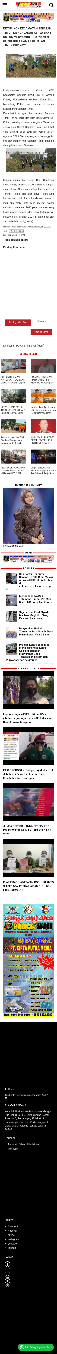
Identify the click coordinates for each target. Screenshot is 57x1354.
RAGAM (21, 235)
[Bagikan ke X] (16, 231)
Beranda (41, 321)
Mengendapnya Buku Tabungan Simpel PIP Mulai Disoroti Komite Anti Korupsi (36, 599)
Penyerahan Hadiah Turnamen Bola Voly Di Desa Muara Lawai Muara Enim (36, 631)
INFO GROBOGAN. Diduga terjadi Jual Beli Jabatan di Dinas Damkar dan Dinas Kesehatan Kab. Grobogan (28, 774)
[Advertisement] (28, 1053)
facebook (13, 1226)
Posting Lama (41, 332)
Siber (22, 1144)
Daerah (13, 235)
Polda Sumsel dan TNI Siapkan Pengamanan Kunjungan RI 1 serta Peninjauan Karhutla (12, 441)
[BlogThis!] (13, 231)
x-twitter (12, 1230)
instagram (13, 1239)
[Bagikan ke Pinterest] (22, 231)
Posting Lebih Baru (18, 322)
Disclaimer (33, 1144)
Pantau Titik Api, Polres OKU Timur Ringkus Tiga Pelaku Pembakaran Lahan (43, 411)
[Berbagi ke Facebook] (19, 231)
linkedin (12, 1247)
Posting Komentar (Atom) (30, 345)
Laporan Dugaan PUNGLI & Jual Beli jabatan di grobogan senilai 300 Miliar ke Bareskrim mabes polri (27, 718)
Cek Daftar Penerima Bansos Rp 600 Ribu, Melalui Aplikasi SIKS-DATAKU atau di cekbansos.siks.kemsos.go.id (30, 581)
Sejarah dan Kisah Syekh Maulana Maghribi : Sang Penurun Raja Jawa (34, 615)
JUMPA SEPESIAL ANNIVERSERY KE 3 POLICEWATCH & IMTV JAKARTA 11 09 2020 (27, 830)
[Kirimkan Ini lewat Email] (10, 231)
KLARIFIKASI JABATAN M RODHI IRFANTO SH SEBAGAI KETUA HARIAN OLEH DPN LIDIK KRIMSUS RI (28, 886)
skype (11, 1235)
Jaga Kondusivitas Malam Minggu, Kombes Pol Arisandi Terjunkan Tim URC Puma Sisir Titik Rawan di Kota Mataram (43, 474)
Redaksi (12, 1144)
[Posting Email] (5, 231)
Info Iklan (13, 1149)
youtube (12, 1243)
